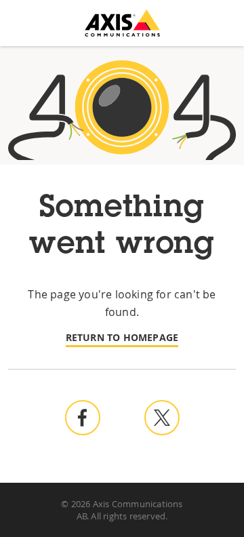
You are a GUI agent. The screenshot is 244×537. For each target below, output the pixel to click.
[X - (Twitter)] (162, 417)
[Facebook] (91, 417)
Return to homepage (122, 337)
